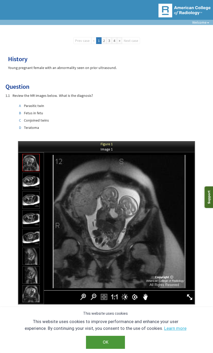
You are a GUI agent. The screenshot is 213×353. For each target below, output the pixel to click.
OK (105, 342)
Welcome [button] (197, 22)
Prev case (82, 40)
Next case (131, 40)
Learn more (175, 328)
